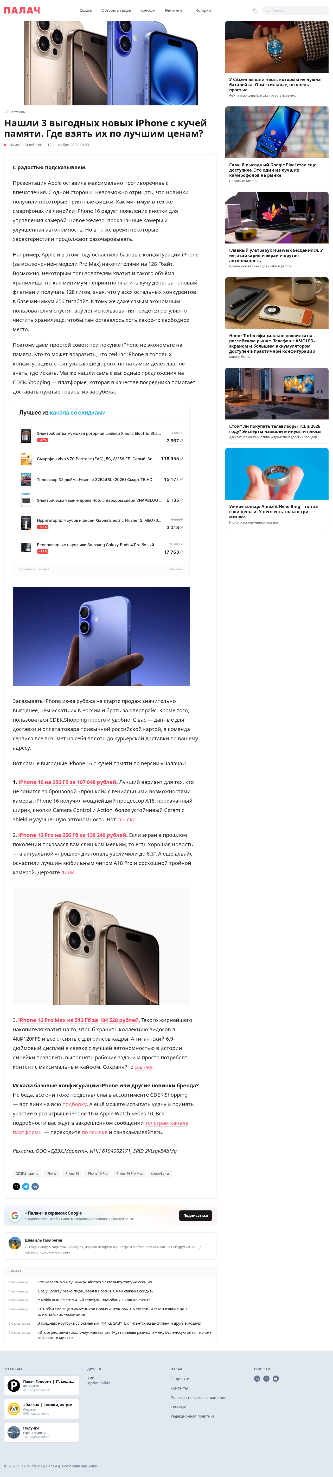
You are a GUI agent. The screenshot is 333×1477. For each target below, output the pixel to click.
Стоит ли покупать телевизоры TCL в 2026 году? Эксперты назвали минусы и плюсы (275, 428)
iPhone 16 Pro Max (129, 1173)
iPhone (51, 1173)
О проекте (180, 1378)
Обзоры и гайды (116, 10)
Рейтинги (173, 10)
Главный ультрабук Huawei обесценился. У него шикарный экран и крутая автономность (276, 255)
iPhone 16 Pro (97, 1173)
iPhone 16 (72, 1173)
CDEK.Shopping (27, 1173)
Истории (203, 10)
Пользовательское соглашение (198, 1397)
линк (67, 872)
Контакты (179, 1388)
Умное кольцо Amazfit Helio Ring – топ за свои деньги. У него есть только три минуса (273, 512)
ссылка (126, 819)
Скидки (86, 10)
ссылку (143, 1066)
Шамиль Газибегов (25, 144)
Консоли (148, 10)
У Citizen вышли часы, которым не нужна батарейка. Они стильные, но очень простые (275, 85)
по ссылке (94, 1132)
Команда (178, 1406)
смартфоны (160, 1173)
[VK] (35, 1186)
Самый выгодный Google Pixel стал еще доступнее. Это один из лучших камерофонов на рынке (272, 170)
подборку (74, 1104)
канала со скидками (78, 412)
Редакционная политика (192, 1416)
